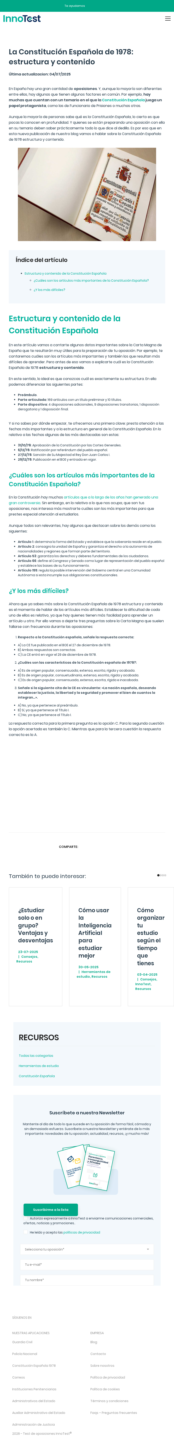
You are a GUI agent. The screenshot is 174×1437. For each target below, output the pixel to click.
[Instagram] (27, 1325)
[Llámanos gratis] (100, 5)
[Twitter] (94, 846)
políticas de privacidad (81, 1232)
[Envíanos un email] (92, 5)
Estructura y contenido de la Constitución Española (65, 273)
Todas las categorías (36, 1055)
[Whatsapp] (103, 846)
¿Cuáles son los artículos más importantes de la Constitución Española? (91, 280)
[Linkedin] (111, 846)
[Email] (120, 846)
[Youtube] (63, 1325)
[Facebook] (85, 846)
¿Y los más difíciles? (49, 290)
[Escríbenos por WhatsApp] (107, 6)
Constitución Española (37, 1076)
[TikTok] (51, 1325)
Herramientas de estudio (39, 1066)
